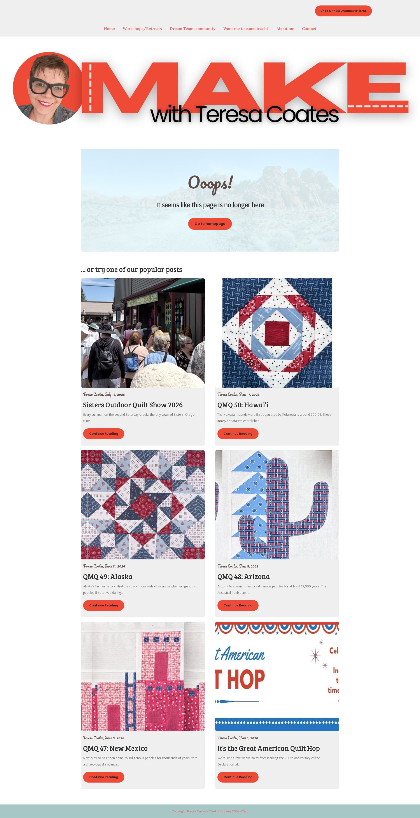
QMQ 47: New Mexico (115, 748)
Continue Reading (103, 433)
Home (109, 28)
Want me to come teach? (246, 28)
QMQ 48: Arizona (243, 576)
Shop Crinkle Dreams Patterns (343, 11)
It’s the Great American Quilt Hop (268, 748)
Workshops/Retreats (142, 28)
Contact (309, 28)
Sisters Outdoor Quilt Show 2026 (133, 404)
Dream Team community (192, 28)
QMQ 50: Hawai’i (243, 404)
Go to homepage (210, 223)
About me (285, 28)
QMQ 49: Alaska (107, 576)
